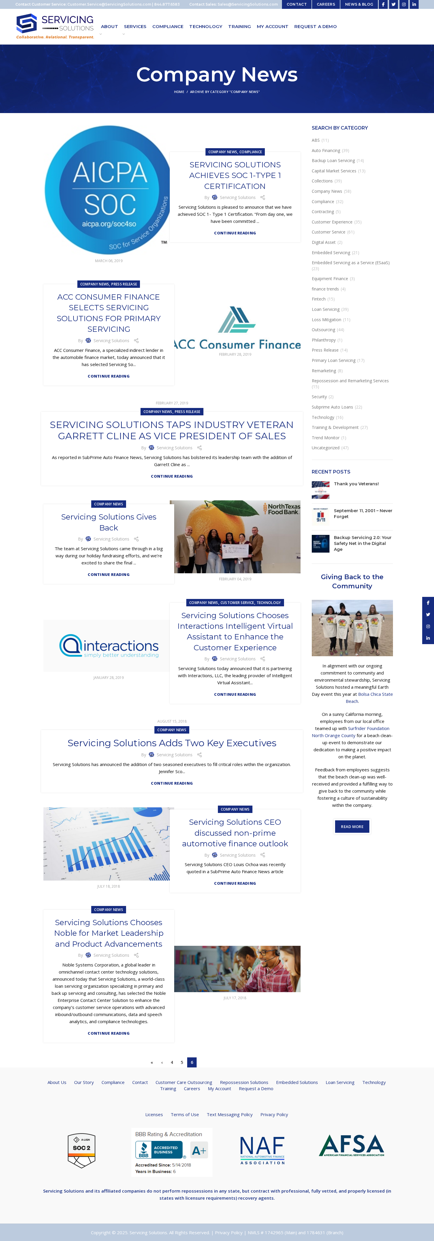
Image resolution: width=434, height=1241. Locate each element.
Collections (322, 181)
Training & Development (335, 427)
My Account (219, 1088)
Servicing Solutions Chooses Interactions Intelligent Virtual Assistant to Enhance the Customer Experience (235, 631)
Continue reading (235, 233)
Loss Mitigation (326, 319)
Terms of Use (185, 1114)
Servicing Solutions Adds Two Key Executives (172, 743)
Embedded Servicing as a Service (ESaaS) (351, 262)
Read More (352, 826)
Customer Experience (332, 222)
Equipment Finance (330, 278)
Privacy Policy (274, 1114)
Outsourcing (323, 329)
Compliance (250, 151)
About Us (57, 1082)
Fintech (319, 299)
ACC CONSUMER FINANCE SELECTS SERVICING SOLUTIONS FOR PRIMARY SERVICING (109, 313)
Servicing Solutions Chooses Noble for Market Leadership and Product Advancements (109, 933)
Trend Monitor (326, 437)
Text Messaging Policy (230, 1114)
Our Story (84, 1082)
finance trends (325, 289)
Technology (269, 602)
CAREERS (326, 4)
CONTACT (297, 4)
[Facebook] (383, 4)
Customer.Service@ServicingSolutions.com (109, 4)
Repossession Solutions (244, 1082)
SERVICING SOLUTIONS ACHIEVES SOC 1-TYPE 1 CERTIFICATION (235, 175)
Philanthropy (324, 340)
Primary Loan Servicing (333, 360)
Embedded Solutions (297, 1082)
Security (319, 396)
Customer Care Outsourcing (184, 1082)
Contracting (323, 211)
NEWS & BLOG (359, 4)
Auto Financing (326, 150)
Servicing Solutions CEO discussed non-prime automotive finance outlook (235, 832)
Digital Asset (324, 242)
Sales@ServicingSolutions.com (248, 4)
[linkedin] (414, 4)
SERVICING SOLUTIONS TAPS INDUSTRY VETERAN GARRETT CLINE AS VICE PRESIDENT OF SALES (172, 430)
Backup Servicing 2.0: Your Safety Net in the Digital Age (362, 543)
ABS (316, 140)
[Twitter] (393, 4)
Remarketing (324, 370)
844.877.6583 (167, 4)
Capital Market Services (334, 171)
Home (179, 91)
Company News (222, 151)
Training (168, 1088)
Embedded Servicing (331, 252)
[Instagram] (403, 4)
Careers (192, 1088)
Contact (140, 1082)
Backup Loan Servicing (333, 160)
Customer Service (237, 602)
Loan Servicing (326, 309)
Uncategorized (326, 447)
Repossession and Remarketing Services (350, 380)
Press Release (124, 284)
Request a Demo (256, 1088)
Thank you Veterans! (356, 483)
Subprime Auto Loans (332, 407)
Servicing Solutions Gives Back (108, 522)
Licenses (154, 1114)
